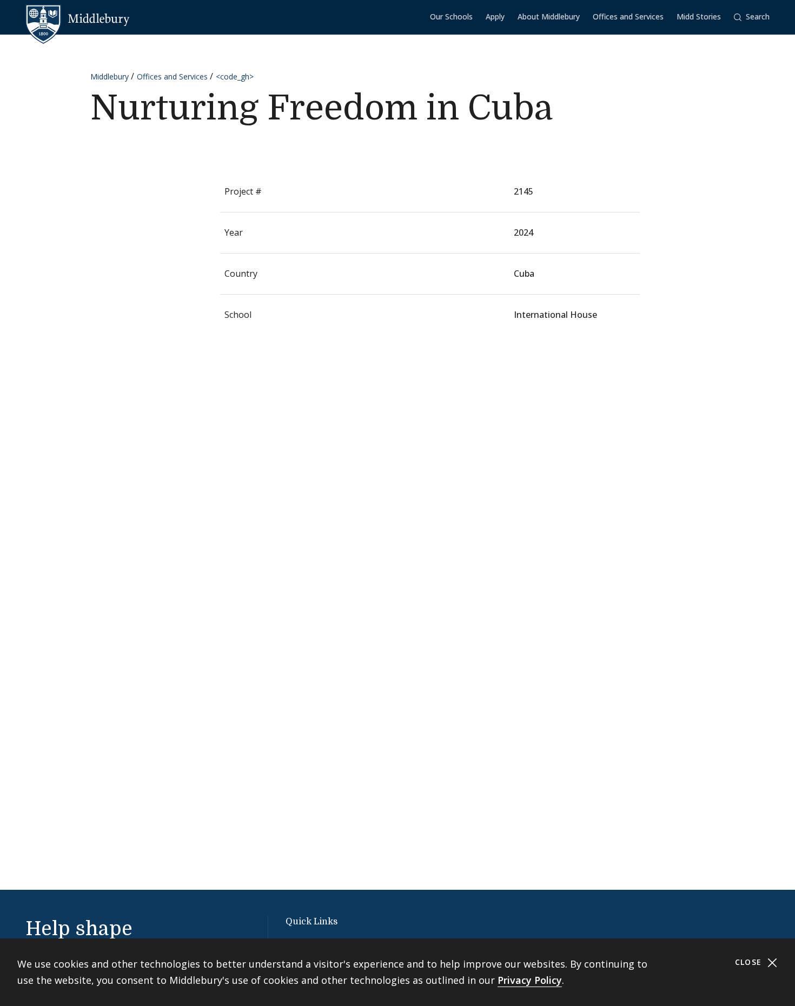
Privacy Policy (530, 980)
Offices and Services (628, 16)
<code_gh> (235, 76)
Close (750, 962)
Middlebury (109, 76)
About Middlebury (549, 16)
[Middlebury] (77, 19)
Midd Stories (699, 16)
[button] (752, 17)
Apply (495, 16)
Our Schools (451, 16)
